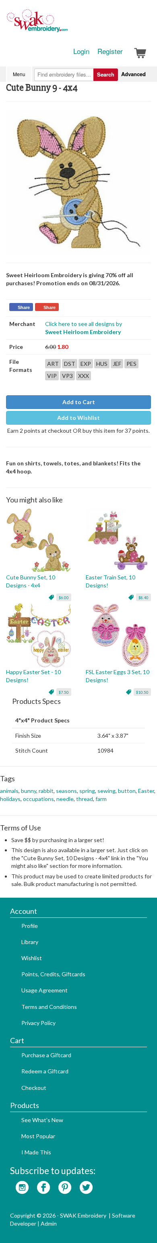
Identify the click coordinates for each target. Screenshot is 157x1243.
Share (24, 307)
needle (65, 798)
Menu (19, 74)
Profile (29, 925)
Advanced (133, 74)
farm (101, 798)
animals (9, 790)
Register (110, 51)
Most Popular (38, 1136)
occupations (38, 798)
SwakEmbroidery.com (66, 24)
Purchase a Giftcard (46, 1055)
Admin (49, 1223)
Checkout (33, 1087)
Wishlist (31, 958)
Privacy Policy (38, 1022)
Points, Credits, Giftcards (53, 974)
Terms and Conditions (49, 1006)
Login (81, 51)
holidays (10, 798)
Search (105, 74)
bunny (28, 790)
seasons (66, 790)
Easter (146, 790)
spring (87, 790)
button (127, 790)
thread (84, 798)
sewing (106, 790)
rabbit (46, 790)
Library (29, 941)
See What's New (42, 1119)
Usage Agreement (44, 990)
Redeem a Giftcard (44, 1071)
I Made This (36, 1152)
